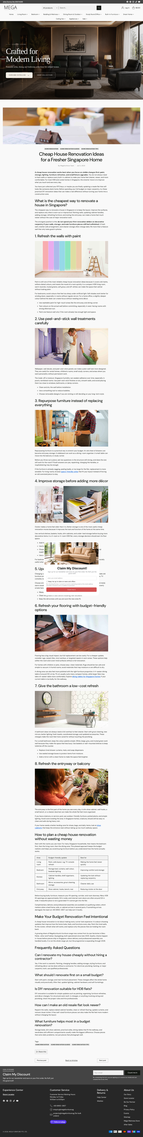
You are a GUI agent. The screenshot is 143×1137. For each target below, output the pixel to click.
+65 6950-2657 (59, 1106)
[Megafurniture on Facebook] (127, 2)
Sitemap (127, 1117)
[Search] (99, 8)
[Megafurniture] (11, 7)
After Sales (128, 1124)
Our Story (127, 1094)
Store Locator (129, 1098)
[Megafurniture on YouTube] (139, 2)
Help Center (101, 1097)
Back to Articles (71, 1060)
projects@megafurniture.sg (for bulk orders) (67, 1114)
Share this (42, 1052)
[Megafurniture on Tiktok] (136, 2)
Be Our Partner (129, 1102)
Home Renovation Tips (89, 149)
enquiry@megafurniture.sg (63, 1109)
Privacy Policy (129, 1109)
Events (126, 1113)
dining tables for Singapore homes (86, 676)
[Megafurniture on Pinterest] (130, 2)
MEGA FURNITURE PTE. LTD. (18, 1132)
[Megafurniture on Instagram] (133, 2)
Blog (125, 1106)
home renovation (51, 149)
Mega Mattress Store (132, 1121)
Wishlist (100, 1101)
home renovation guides (69, 149)
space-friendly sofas (69, 472)
